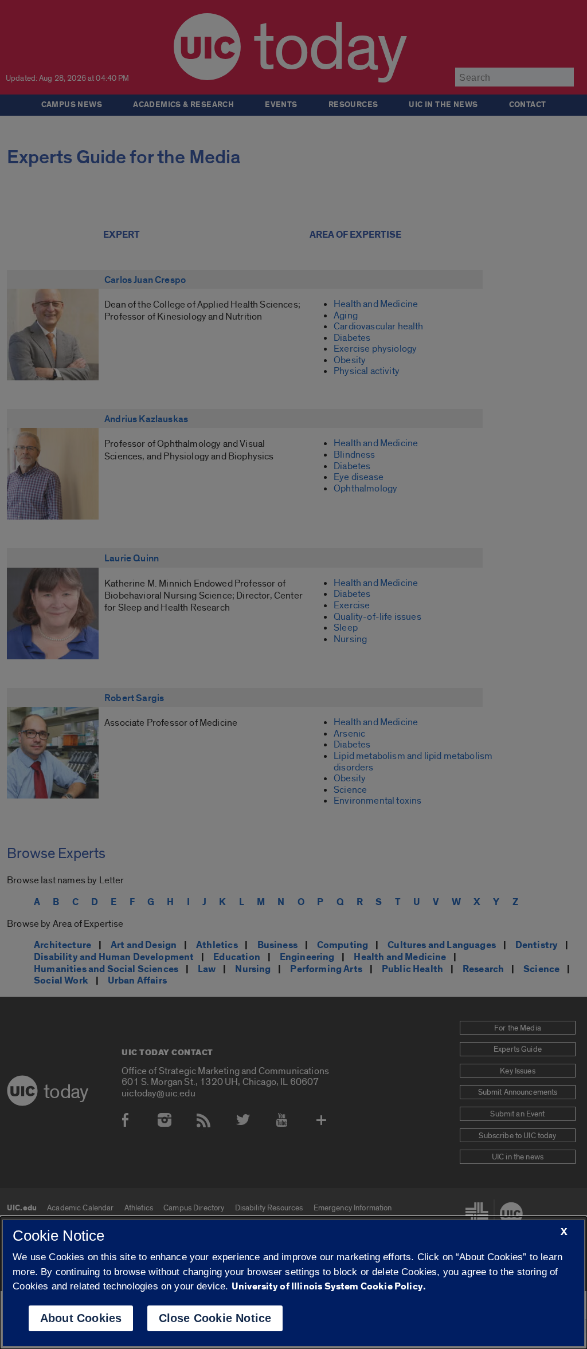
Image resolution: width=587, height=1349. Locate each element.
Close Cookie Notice (215, 1318)
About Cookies (81, 1318)
